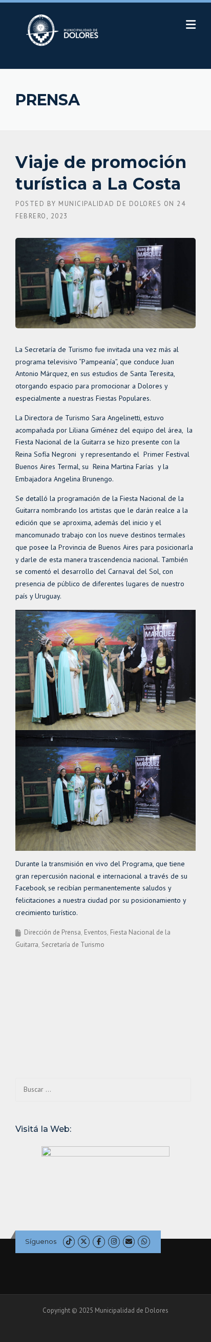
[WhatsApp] (144, 1241)
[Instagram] (114, 1241)
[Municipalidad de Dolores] (64, 29)
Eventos (95, 932)
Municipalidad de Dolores (109, 203)
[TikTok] (69, 1241)
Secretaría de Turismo (72, 944)
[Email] (129, 1241)
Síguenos (40, 1241)
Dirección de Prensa (52, 932)
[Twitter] (84, 1241)
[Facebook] (98, 1241)
